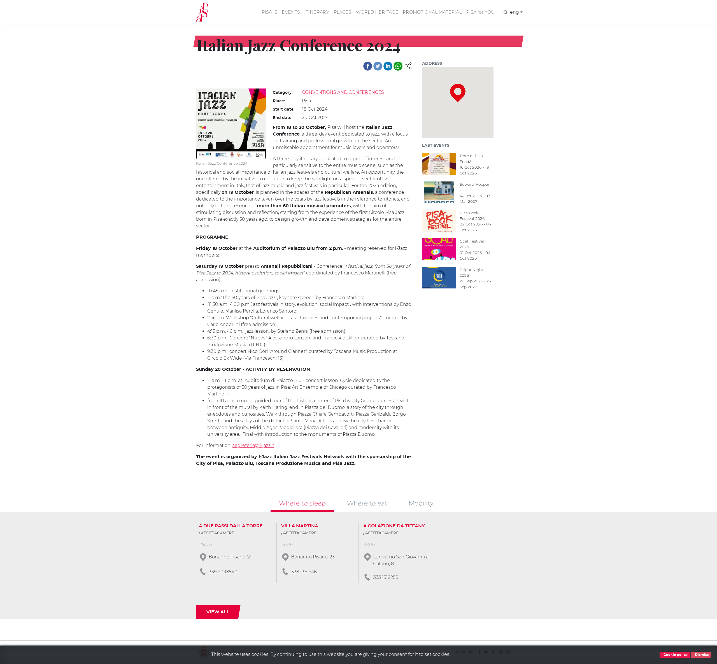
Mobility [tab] (421, 503)
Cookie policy (675, 654)
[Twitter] (377, 66)
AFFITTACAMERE (217, 533)
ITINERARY (316, 12)
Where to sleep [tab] (302, 503)
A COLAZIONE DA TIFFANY (394, 526)
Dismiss (701, 654)
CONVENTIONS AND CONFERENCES (343, 92)
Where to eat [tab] (367, 503)
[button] (408, 65)
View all (217, 612)
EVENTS (291, 12)
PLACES (342, 12)
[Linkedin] (387, 66)
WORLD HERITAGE (377, 12)
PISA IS (269, 12)
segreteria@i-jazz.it (253, 445)
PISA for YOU (480, 12)
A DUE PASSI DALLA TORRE (231, 526)
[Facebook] (367, 66)
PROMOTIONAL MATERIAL (432, 12)
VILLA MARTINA (299, 526)
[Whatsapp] (398, 66)
